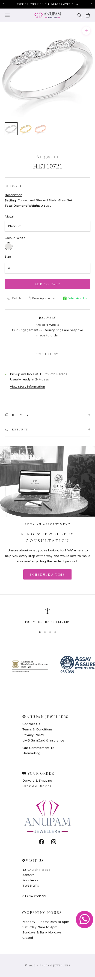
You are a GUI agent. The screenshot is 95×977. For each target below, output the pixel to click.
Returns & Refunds (36, 786)
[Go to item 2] (25, 128)
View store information (27, 386)
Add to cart (47, 284)
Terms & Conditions (37, 729)
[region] (47, 616)
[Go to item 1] (11, 128)
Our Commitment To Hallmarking (38, 750)
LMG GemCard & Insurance (43, 741)
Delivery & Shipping (37, 781)
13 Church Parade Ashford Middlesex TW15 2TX (36, 878)
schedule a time (47, 574)
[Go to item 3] (40, 128)
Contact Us (31, 724)
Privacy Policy (33, 735)
